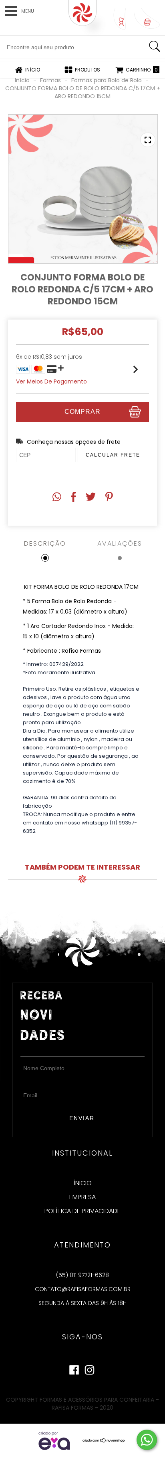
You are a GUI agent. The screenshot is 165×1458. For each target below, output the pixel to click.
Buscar (154, 46)
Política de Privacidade (82, 1211)
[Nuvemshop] (103, 1441)
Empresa (82, 1197)
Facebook (74, 1368)
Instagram (89, 1368)
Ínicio (83, 1183)
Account (120, 19)
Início (22, 80)
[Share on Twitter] (91, 497)
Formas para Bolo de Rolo (106, 80)
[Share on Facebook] (73, 497)
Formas (51, 80)
